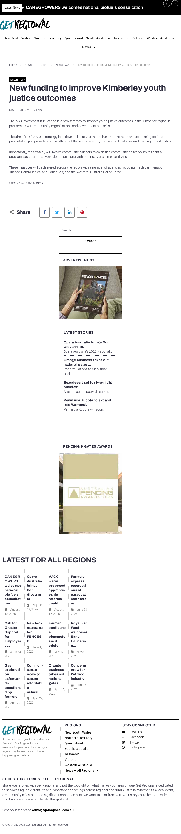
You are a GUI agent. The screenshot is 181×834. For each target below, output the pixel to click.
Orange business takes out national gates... (57, 674)
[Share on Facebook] (44, 212)
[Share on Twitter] (57, 212)
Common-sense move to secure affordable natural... (35, 679)
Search (90, 241)
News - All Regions (36, 65)
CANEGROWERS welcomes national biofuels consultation (13, 590)
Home (13, 65)
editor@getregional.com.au (53, 810)
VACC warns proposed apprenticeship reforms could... (57, 590)
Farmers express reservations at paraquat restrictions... (79, 590)
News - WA (62, 65)
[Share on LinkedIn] (69, 212)
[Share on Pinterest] (82, 212)
